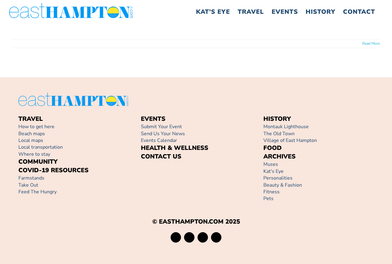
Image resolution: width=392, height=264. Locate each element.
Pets (268, 198)
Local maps (30, 140)
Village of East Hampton (290, 140)
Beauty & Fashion (282, 185)
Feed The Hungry (37, 191)
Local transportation (40, 147)
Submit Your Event (161, 126)
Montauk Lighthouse (286, 126)
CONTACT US (161, 156)
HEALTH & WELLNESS (174, 148)
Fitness (271, 191)
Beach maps (31, 133)
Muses (270, 164)
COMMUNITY (38, 162)
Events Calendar (159, 140)
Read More (371, 43)
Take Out (28, 185)
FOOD (272, 148)
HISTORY (277, 119)
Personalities (277, 178)
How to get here (36, 126)
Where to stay (34, 154)
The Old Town (279, 133)
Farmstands (31, 178)
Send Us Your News (163, 133)
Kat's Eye (273, 171)
